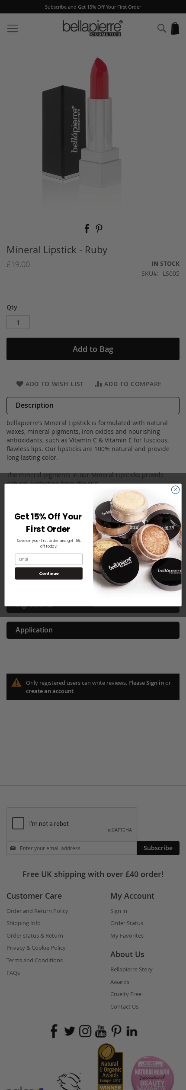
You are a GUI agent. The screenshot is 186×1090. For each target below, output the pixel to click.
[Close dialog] (175, 490)
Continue (49, 573)
